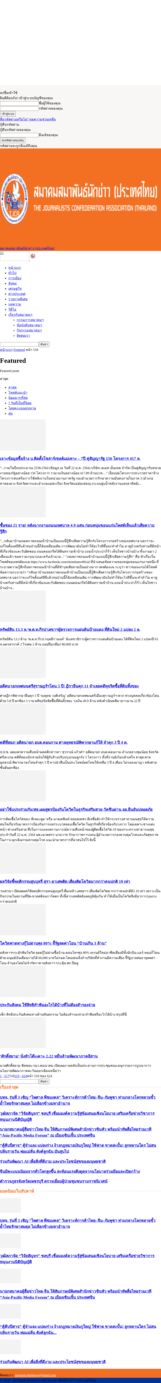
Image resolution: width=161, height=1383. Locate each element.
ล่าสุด (12, 387)
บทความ (14, 304)
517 (6, 1076)
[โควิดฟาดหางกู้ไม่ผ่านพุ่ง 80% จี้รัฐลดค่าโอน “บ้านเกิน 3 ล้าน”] (23, 934)
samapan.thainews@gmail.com (35, 1375)
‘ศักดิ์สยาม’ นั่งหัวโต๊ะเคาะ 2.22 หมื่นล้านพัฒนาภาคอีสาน (49, 1056)
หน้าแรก (14, 268)
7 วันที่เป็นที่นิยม (20, 403)
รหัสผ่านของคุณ (51, 108)
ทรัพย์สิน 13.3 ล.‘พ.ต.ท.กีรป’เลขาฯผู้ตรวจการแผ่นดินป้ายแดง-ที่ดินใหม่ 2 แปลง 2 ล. (70, 629)
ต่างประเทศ (16, 294)
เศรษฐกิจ (15, 288)
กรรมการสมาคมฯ (30, 320)
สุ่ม (10, 413)
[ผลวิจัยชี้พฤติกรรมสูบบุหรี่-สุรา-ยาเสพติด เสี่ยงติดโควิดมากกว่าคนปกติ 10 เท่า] (23, 872)
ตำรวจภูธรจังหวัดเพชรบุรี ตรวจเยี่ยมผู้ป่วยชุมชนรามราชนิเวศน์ (54, 1181)
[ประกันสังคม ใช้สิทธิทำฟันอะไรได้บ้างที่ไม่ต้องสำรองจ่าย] (23, 996)
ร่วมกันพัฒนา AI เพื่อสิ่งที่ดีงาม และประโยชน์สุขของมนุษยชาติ (53, 1161)
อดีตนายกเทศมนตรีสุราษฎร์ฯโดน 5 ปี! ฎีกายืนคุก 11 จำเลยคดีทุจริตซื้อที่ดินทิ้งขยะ (69, 686)
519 (16, 1076)
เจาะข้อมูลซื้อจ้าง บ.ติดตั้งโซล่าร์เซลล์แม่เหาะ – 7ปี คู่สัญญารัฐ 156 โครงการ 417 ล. (70, 458)
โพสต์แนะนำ (17, 392)
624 (24, 1076)
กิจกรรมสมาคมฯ (29, 330)
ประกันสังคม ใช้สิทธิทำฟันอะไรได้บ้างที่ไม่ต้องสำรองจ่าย (47, 1005)
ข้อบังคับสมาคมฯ (29, 325)
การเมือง (14, 278)
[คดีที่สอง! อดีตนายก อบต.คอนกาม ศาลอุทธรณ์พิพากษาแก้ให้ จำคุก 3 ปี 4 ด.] (23, 733)
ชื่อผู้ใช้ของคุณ (50, 103)
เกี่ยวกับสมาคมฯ (20, 314)
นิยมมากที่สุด (18, 398)
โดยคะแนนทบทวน (22, 408)
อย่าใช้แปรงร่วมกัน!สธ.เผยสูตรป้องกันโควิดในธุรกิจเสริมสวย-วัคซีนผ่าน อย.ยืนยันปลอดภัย (76, 809)
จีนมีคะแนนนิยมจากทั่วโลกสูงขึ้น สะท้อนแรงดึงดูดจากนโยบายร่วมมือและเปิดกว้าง (70, 1171)
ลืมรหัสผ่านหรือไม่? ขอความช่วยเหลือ (28, 119)
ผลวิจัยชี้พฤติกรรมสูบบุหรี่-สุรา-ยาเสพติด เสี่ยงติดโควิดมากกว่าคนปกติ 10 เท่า (65, 881)
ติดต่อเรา (23, 335)
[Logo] (15, 260)
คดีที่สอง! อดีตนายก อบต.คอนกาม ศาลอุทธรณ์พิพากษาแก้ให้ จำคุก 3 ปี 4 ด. (64, 742)
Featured (19, 350)
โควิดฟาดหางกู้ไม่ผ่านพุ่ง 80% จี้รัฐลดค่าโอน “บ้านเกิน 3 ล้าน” (53, 943)
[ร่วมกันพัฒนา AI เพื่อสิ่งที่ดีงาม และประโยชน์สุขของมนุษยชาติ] (10, 1353)
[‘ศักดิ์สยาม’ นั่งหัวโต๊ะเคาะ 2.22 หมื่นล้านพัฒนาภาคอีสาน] (23, 1047)
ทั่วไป (12, 273)
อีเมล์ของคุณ (48, 135)
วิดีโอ (12, 309)
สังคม (12, 283)
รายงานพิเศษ (18, 299)
